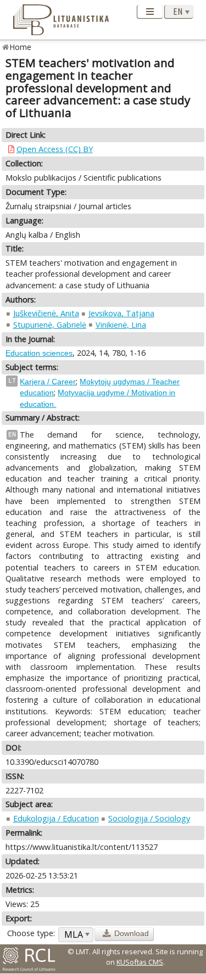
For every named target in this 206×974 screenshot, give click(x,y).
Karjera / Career (48, 381)
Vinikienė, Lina (121, 325)
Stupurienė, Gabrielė (49, 325)
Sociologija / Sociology (149, 818)
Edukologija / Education (56, 818)
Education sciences (39, 353)
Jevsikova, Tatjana (121, 313)
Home (20, 47)
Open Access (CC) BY (54, 149)
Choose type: (31, 933)
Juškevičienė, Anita (46, 313)
